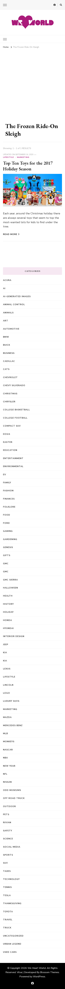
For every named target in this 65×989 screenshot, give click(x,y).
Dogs (6, 434)
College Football (15, 417)
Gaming (8, 531)
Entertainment (13, 458)
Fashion (8, 490)
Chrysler (9, 401)
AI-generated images (17, 296)
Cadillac (9, 361)
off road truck (14, 798)
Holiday (8, 612)
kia (5, 652)
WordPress (39, 976)
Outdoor (9, 806)
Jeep (5, 644)
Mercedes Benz (13, 725)
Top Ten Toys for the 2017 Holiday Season (28, 166)
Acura (7, 280)
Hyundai (8, 628)
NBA (5, 757)
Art (5, 320)
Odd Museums (12, 790)
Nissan (7, 782)
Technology (11, 879)
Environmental (13, 466)
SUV (5, 863)
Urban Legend (12, 943)
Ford (6, 523)
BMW (6, 336)
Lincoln (8, 685)
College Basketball (16, 409)
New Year (9, 765)
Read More (10, 234)
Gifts (6, 555)
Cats (6, 369)
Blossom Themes (49, 972)
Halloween (10, 587)
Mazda (7, 717)
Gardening (10, 539)
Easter (7, 442)
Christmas (10, 393)
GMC (5, 563)
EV (4, 474)
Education (10, 450)
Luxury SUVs (11, 701)
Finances (9, 498)
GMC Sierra (10, 579)
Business (9, 353)
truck (7, 927)
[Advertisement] (32, 83)
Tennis (7, 887)
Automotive (11, 328)
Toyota (8, 911)
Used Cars (10, 952)
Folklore (9, 506)
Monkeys (8, 741)
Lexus (6, 668)
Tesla (7, 895)
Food (6, 514)
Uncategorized (13, 935)
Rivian (7, 822)
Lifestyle (8, 157)
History (8, 604)
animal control (14, 304)
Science (8, 838)
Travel (7, 919)
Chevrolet (10, 377)
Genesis (8, 547)
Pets (6, 814)
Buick (6, 345)
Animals (8, 312)
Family (7, 482)
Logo (6, 693)
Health (8, 595)
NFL (5, 774)
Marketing (23, 157)
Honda (7, 620)
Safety (7, 830)
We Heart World (37, 968)
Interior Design (13, 636)
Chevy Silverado (14, 385)
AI (4, 288)
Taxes (7, 871)
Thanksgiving (12, 903)
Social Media (11, 846)
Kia (5, 660)
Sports (8, 854)
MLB (5, 733)
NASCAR (8, 749)
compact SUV (12, 425)
